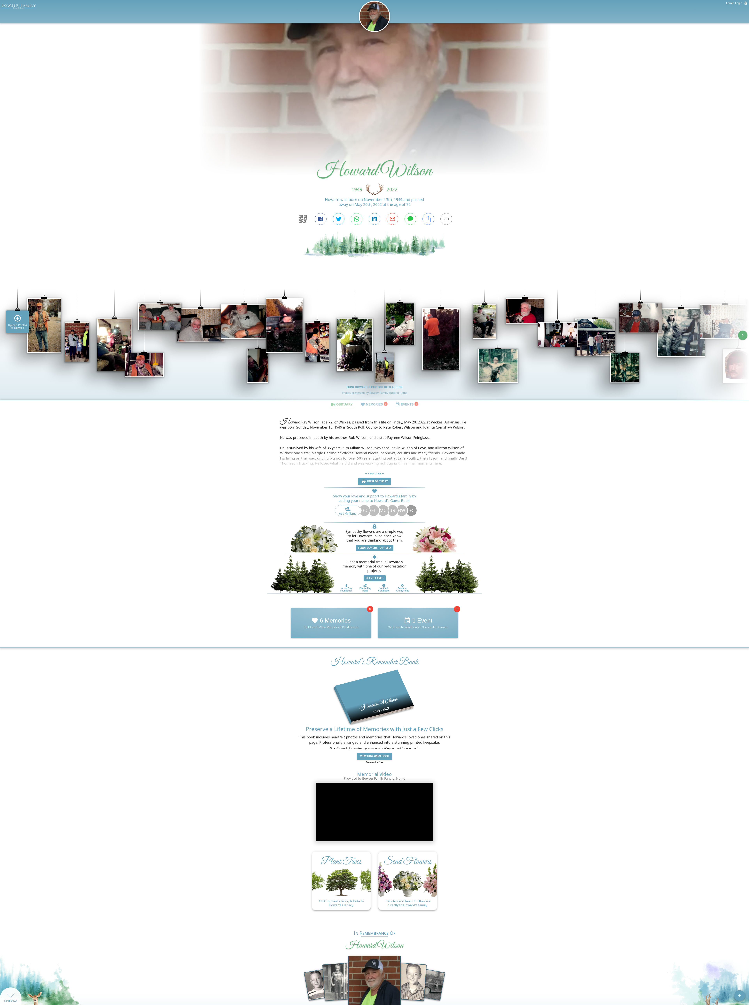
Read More (374, 473)
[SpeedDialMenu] (739, 995)
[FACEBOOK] (321, 219)
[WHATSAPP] (356, 219)
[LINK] (446, 219)
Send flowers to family (374, 547)
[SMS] (410, 219)
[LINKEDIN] (374, 219)
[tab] (341, 404)
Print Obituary (377, 481)
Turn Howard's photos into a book (374, 387)
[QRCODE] (303, 219)
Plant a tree (374, 578)
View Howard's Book (374, 756)
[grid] (374, 338)
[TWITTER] (338, 219)
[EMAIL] (392, 219)
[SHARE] (428, 219)
